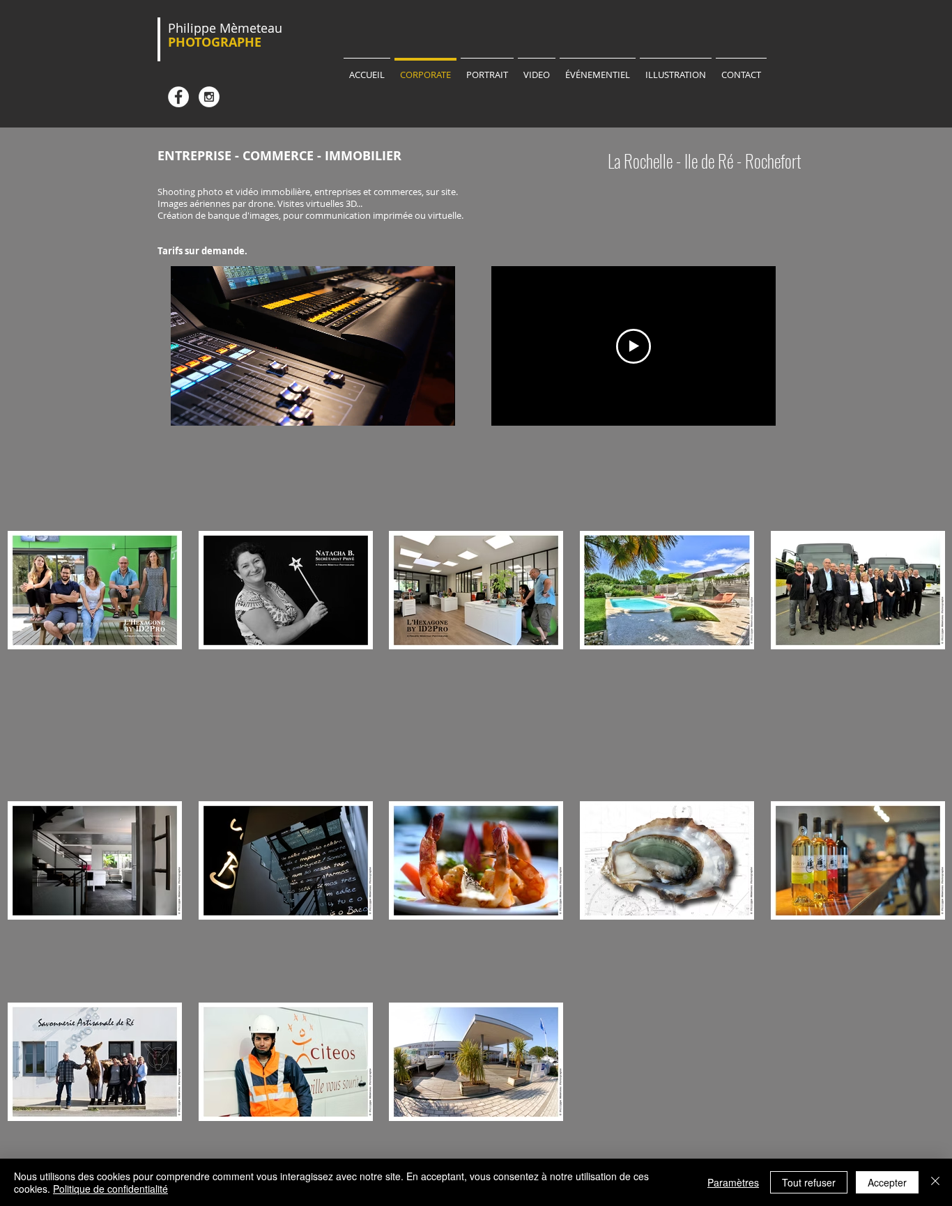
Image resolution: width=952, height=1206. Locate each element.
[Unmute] (213, 407)
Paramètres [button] (733, 1182)
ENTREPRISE (194, 155)
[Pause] (189, 407)
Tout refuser (809, 1182)
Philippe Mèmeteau (225, 28)
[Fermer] (935, 1182)
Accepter (887, 1182)
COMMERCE (278, 155)
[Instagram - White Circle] (209, 96)
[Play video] (633, 346)
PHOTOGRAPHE (214, 42)
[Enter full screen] (436, 407)
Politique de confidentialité (110, 1189)
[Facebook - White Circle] (178, 96)
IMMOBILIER (363, 155)
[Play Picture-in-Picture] (413, 407)
